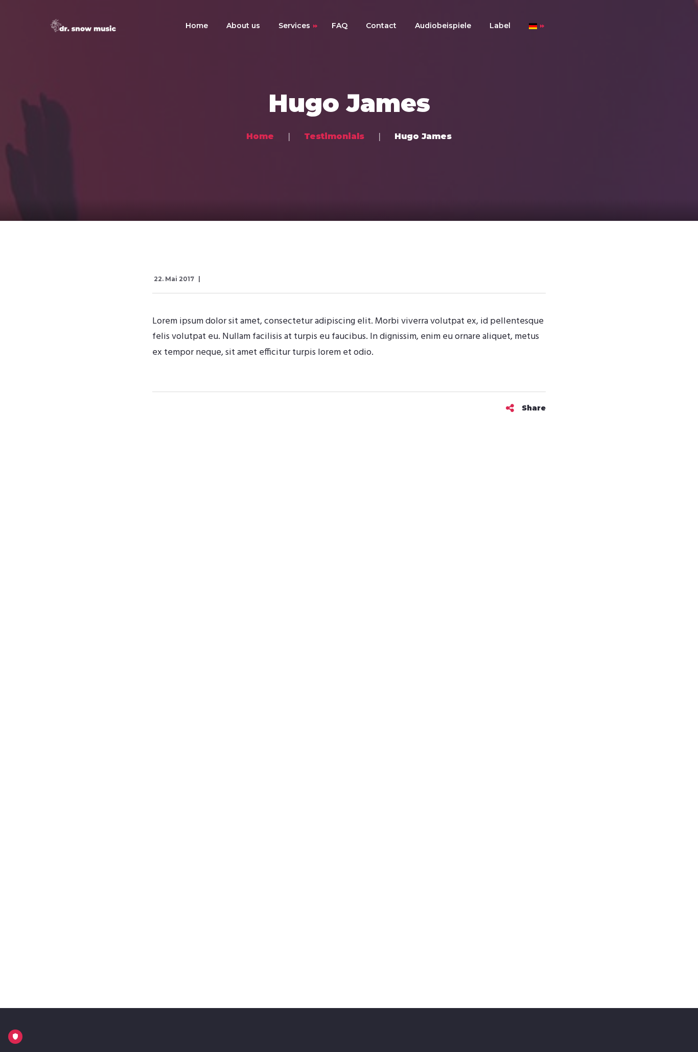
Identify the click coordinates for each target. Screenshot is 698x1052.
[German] (528, 25)
